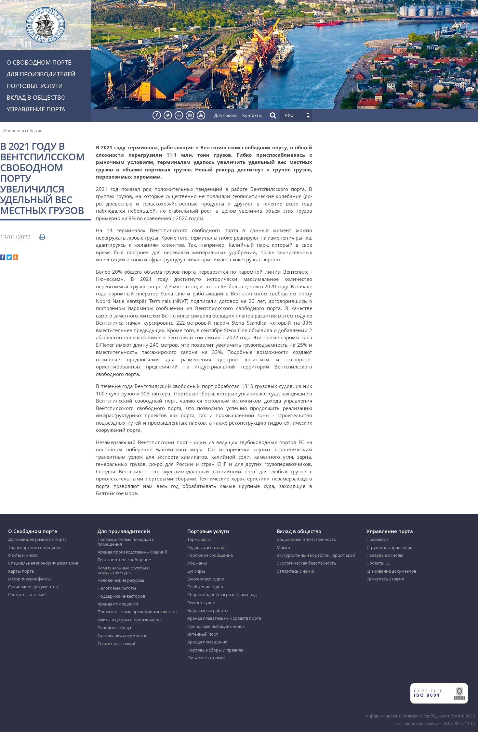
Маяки (283, 547)
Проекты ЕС (378, 563)
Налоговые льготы (117, 588)
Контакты (252, 115)
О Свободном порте (39, 62)
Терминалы (199, 539)
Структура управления (389, 547)
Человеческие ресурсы (121, 580)
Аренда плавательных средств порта (224, 618)
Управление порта (36, 109)
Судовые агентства (206, 547)
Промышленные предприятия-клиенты (138, 611)
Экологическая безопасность (306, 563)
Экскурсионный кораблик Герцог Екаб (316, 555)
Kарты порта (21, 571)
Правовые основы (384, 555)
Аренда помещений (118, 604)
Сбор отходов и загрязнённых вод (222, 594)
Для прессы (225, 115)
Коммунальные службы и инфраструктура (124, 570)
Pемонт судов (201, 602)
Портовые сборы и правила (215, 650)
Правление (377, 539)
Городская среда (114, 627)
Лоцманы (197, 563)
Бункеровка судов (205, 579)
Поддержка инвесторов (121, 596)
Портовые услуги (35, 86)
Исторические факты (29, 579)
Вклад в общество (36, 97)
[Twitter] (9, 258)
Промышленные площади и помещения (126, 541)
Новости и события (22, 130)
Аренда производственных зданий (132, 552)
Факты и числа (22, 555)
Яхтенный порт (202, 634)
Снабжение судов (205, 586)
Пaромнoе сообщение (210, 555)
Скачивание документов (33, 586)
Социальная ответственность (306, 539)
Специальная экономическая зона (43, 563)
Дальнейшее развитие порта (37, 539)
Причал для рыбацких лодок (216, 626)
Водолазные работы (207, 610)
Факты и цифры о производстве (130, 619)
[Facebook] (2, 258)
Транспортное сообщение (34, 547)
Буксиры (196, 571)
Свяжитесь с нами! (27, 594)
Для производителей (41, 74)
